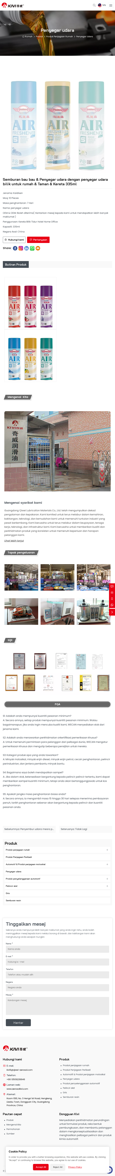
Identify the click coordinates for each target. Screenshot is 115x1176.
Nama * (9, 943)
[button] (52, 171)
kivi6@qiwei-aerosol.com (19, 1070)
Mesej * (9, 994)
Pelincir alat (12, 886)
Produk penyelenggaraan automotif (23, 878)
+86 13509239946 (16, 1079)
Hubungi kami (16, 239)
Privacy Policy (75, 1167)
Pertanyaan (40, 239)
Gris (8, 893)
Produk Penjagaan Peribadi (19, 857)
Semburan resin (13, 900)
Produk (39, 37)
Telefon (9, 969)
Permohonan (13, 1129)
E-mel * (9, 956)
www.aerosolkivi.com (17, 1089)
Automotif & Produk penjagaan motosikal (26, 864)
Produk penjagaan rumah (59, 37)
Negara (9, 982)
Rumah (28, 37)
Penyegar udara (84, 37)
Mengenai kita (13, 1125)
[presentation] (10, 118)
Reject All (57, 1167)
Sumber (10, 1134)
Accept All (41, 1167)
